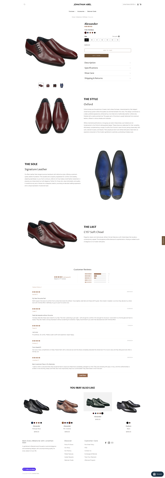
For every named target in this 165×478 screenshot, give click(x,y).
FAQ (86, 447)
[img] (36, 292)
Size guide (115, 36)
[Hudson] (128, 406)
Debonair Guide (91, 11)
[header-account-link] (137, 4)
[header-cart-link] (140, 4)
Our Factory (67, 451)
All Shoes (85, 17)
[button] (88, 26)
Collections (79, 17)
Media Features (68, 454)
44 (112, 40)
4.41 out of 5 (67, 277)
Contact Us (88, 451)
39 (86, 40)
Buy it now (96, 55)
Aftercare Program (90, 460)
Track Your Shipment (90, 457)
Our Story (67, 447)
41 (97, 40)
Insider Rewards (68, 457)
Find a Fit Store (68, 444)
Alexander (36, 426)
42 (102, 40)
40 (92, 40)
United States (128, 4)
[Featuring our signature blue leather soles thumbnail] (61, 85)
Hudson (128, 426)
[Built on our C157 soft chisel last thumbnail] (48, 85)
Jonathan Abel (35, 473)
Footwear (72, 11)
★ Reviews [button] (163, 241)
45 (117, 40)
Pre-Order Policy (89, 444)
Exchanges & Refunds (91, 454)
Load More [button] (82, 375)
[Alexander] (36, 406)
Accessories (81, 11)
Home (73, 17)
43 (107, 40)
